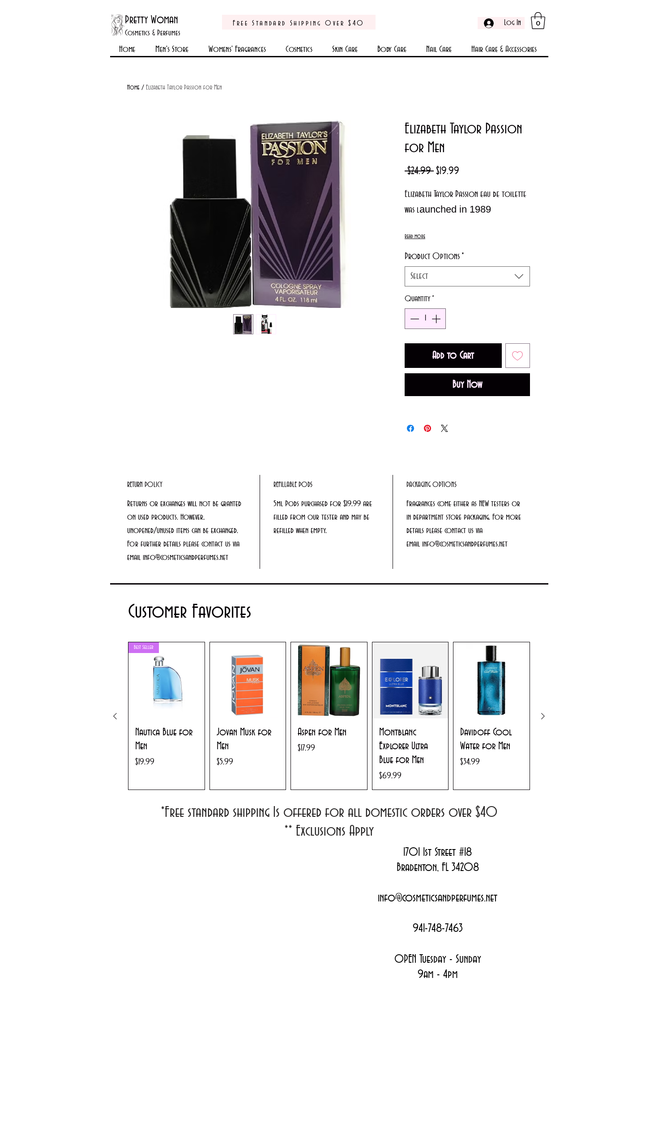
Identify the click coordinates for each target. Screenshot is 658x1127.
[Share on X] (444, 428)
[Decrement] (413, 319)
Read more (415, 236)
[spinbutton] (425, 319)
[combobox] (467, 276)
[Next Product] (543, 716)
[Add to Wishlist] (517, 355)
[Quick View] (248, 680)
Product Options (434, 256)
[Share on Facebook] (410, 428)
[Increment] (436, 319)
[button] (538, 20)
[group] (329, 715)
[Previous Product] (115, 716)
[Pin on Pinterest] (427, 428)
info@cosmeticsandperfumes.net (437, 898)
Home (133, 87)
